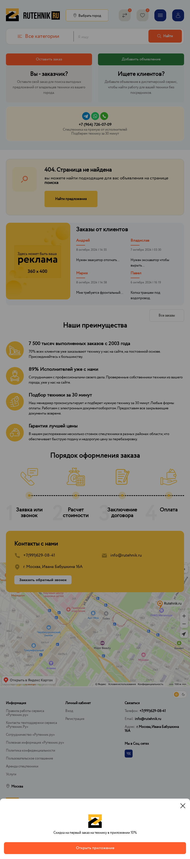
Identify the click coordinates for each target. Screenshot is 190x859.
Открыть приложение (95, 848)
